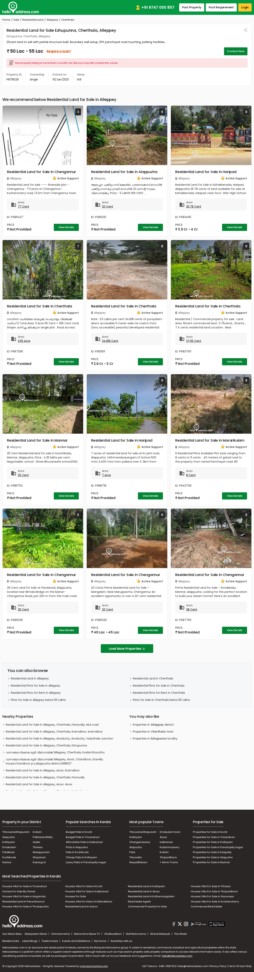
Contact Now (235, 51)
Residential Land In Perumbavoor (23, 901)
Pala (132, 852)
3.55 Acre (24, 341)
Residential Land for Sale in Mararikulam (209, 440)
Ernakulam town (170, 832)
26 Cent (23, 609)
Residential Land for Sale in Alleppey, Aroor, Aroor (39, 784)
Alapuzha (8, 837)
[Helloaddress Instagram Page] (186, 925)
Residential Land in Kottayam (146, 886)
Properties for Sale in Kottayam (213, 842)
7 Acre (106, 475)
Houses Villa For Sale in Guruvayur (212, 896)
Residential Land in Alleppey (30, 678)
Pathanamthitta (43, 837)
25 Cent (23, 475)
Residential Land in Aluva (144, 891)
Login (245, 7)
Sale (16, 20)
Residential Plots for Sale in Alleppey (35, 686)
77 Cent (23, 207)
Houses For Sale (75, 896)
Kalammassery (169, 847)
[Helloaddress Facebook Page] (174, 924)
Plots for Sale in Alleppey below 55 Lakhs (38, 700)
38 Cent (191, 609)
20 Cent (107, 207)
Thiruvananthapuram (16, 832)
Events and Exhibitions (76, 941)
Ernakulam (9, 847)
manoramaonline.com (94, 966)
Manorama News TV (87, 934)
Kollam (37, 832)
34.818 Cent (110, 341)
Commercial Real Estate (206, 906)
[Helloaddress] (20, 7)
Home (6, 20)
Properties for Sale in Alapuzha (213, 857)
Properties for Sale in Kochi (210, 832)
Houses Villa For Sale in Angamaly (24, 896)
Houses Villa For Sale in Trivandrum (24, 886)
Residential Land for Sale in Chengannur (41, 171)
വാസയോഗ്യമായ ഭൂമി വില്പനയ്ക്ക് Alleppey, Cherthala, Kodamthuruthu (55, 752)
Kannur (7, 862)
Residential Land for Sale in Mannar (37, 440)
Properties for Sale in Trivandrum (214, 837)
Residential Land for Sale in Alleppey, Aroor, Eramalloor (43, 770)
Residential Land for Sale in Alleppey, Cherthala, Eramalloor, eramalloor (54, 732)
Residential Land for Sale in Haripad (206, 171)
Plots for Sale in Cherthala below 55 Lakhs (161, 700)
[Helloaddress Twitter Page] (180, 924)
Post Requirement (221, 7)
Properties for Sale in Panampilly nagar (218, 847)
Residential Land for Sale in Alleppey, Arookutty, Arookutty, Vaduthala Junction (59, 738)
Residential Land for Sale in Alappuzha (124, 171)
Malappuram (41, 852)
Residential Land (32, 20)
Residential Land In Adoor (81, 906)
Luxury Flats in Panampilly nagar (86, 862)
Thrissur (38, 847)
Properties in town (153, 732)
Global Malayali (160, 934)
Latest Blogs (30, 941)
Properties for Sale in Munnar (211, 862)
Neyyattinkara (138, 862)
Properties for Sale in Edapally (212, 852)
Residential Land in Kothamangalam (151, 896)
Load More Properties (125, 649)
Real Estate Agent (139, 901)
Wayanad (39, 857)
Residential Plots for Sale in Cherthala (158, 686)
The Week (180, 934)
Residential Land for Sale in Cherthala (39, 306)
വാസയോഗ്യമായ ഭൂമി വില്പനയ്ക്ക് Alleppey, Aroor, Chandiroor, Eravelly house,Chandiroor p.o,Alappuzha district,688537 (54, 761)
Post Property (191, 7)
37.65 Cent (193, 341)
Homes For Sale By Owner (19, 891)
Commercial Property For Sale (147, 906)
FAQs (249, 966)
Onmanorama (60, 934)
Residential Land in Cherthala (153, 678)
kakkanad (166, 842)
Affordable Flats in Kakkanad (84, 842)
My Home (100, 941)
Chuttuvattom (113, 934)
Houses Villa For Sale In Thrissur (211, 886)
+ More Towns (169, 862)
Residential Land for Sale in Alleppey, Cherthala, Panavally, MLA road (52, 725)
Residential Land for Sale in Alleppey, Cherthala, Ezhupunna (46, 745)
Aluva (163, 837)
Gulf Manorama (136, 934)
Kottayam (8, 842)
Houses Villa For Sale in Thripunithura (214, 891)
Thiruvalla (135, 857)
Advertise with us (121, 941)
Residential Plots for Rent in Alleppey (36, 693)
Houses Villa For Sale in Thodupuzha (25, 906)
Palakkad (8, 852)
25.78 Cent (193, 207)
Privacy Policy (218, 966)
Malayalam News (36, 934)
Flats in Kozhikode (77, 852)
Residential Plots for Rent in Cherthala (159, 693)
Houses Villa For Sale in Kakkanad (86, 891)
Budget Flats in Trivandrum (83, 837)
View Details (66, 227)
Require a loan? (59, 51)
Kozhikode (9, 857)
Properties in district (153, 725)
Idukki (36, 842)
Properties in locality (155, 738)
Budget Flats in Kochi (79, 832)
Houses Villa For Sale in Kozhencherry (215, 901)
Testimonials (50, 941)
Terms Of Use (236, 966)
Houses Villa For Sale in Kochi (83, 886)
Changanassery (139, 842)
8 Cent (191, 475)
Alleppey (52, 20)
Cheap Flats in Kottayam (81, 857)
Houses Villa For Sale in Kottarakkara (88, 901)
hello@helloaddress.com (177, 956)
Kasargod (39, 862)
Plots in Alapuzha (77, 847)
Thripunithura (168, 857)
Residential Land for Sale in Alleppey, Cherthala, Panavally (45, 777)
